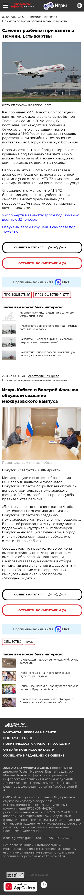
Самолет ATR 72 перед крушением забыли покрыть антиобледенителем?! (46, 340)
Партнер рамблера (38, 875)
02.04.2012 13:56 (13, 17)
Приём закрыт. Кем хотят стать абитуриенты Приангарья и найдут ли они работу (47, 701)
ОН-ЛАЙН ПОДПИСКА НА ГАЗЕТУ (28, 750)
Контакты (12, 732)
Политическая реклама (24, 744)
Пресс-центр (59, 744)
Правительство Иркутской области (29, 463)
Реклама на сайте (40, 732)
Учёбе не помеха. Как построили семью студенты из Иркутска (45, 674)
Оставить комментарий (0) (42, 263)
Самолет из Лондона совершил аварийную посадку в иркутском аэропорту (47, 354)
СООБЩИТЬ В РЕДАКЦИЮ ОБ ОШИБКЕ (33, 755)
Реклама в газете (18, 738)
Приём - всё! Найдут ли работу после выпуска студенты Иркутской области (49, 687)
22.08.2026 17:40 (13, 376)
